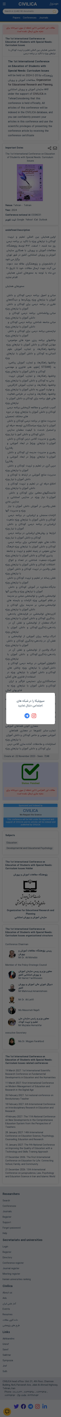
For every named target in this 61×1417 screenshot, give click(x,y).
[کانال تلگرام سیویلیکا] (27, 715)
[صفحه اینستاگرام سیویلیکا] (34, 715)
